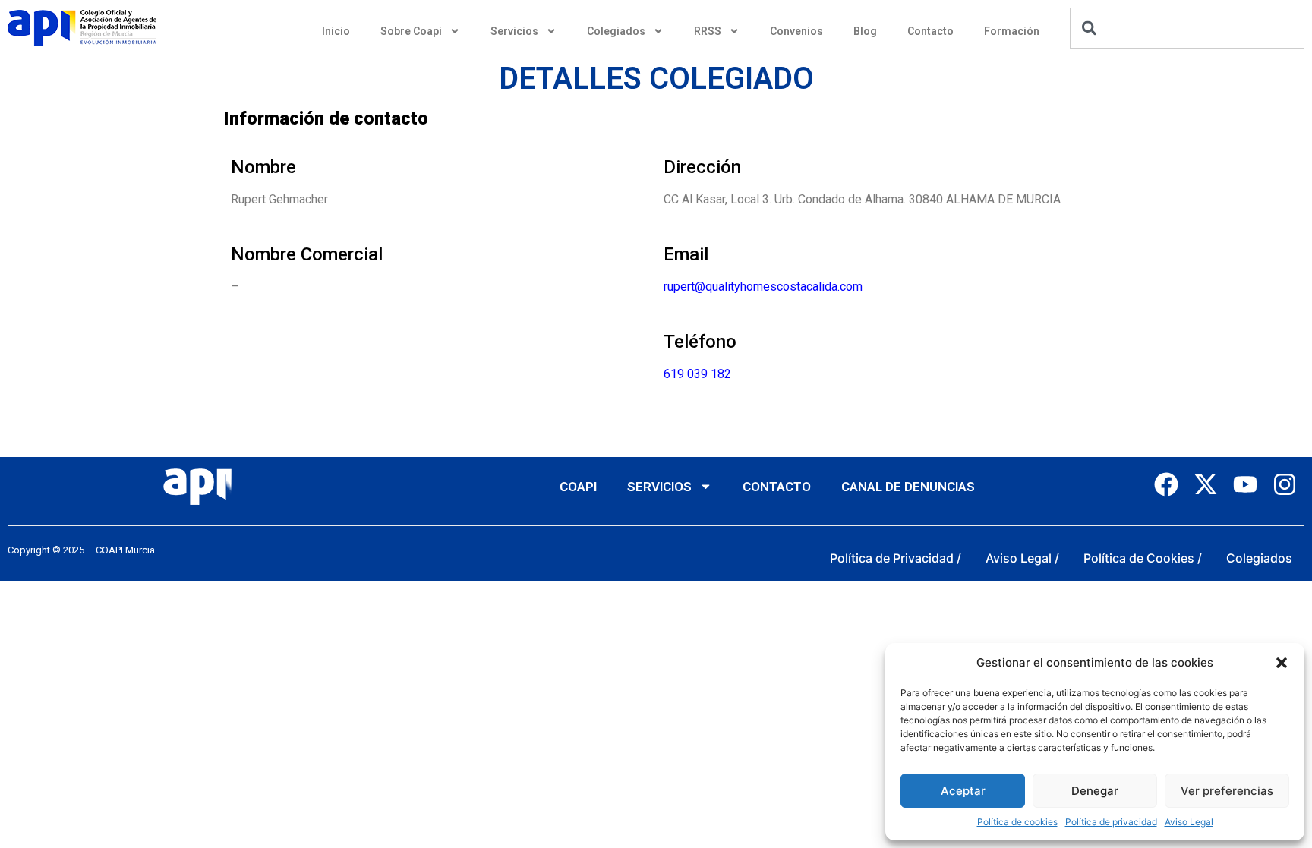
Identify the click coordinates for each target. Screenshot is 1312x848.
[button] (1281, 662)
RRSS (707, 31)
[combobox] (1187, 28)
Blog (865, 31)
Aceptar (963, 790)
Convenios (796, 31)
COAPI (578, 486)
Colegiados (616, 31)
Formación (1011, 31)
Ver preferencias (1227, 790)
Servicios (514, 31)
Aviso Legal (1189, 822)
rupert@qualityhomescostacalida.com (763, 286)
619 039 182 (697, 374)
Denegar (1094, 790)
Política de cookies (1017, 822)
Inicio (336, 31)
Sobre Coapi (411, 31)
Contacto (930, 31)
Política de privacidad (1111, 822)
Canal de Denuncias (908, 486)
